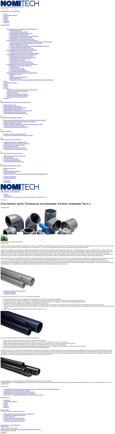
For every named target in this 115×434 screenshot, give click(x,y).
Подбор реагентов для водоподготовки (20, 58)
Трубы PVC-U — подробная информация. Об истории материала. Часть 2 (23, 394)
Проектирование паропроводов (18, 77)
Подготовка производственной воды (20, 71)
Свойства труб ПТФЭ (9, 292)
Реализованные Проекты (10, 401)
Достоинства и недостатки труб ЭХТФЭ (14, 291)
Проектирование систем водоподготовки (21, 37)
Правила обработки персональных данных (29, 429)
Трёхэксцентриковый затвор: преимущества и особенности (19, 393)
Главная (6, 194)
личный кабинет (5, 25)
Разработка (3, 432)
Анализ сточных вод (12, 92)
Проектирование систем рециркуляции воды (22, 39)
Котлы (11, 75)
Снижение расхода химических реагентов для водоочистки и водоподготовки (31, 41)
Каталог (6, 16)
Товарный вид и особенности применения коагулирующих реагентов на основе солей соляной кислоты (31, 389)
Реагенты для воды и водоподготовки (17, 94)
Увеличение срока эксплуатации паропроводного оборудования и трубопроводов (32, 79)
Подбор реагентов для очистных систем (20, 61)
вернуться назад (5, 397)
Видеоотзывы (7, 182)
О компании (7, 180)
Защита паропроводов (16, 78)
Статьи (6, 19)
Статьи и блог (7, 195)
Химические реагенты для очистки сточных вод (23, 57)
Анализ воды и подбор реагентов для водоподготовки (24, 53)
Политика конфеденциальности (9, 429)
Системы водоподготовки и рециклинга (17, 95)
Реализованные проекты (10, 15)
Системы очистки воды (10, 176)
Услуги (6, 14)
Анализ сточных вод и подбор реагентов (21, 51)
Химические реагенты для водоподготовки (21, 56)
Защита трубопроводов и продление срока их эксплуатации (26, 43)
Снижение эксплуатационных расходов (17, 91)
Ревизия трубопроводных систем (19, 44)
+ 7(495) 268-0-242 (15, 11)
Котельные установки (16, 74)
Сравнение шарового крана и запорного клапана (17, 390)
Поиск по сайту (5, 409)
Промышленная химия (10, 178)
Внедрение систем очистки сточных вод (21, 65)
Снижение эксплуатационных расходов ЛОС (22, 48)
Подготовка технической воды (18, 70)
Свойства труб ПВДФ (9, 293)
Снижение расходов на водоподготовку (20, 47)
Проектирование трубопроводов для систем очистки (24, 36)
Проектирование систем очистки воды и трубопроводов (22, 29)
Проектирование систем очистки (19, 32)
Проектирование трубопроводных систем (21, 33)
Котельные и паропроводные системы (17, 96)
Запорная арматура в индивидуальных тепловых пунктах (19, 392)
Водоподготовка (14, 67)
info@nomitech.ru (5, 11)
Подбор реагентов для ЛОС (17, 60)
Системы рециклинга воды (17, 68)
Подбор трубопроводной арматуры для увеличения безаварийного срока (29, 46)
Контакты (6, 22)
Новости (6, 18)
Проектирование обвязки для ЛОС (19, 34)
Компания (6, 21)
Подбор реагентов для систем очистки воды (22, 63)
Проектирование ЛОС (16, 30)
